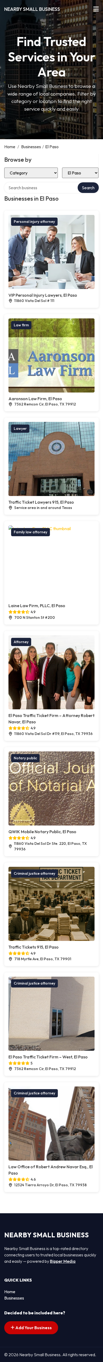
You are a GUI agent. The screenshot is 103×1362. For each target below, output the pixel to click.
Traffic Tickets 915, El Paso (33, 947)
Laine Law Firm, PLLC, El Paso (36, 605)
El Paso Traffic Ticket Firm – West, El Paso (48, 1056)
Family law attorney (30, 532)
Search (88, 187)
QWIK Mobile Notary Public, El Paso (42, 831)
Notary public (25, 758)
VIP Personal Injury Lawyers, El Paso (42, 295)
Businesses (31, 146)
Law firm (21, 325)
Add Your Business (33, 1327)
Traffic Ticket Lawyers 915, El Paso (41, 502)
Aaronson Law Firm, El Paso (35, 398)
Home (9, 146)
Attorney (21, 641)
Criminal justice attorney (34, 873)
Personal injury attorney (34, 221)
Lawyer (20, 428)
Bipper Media (63, 1261)
